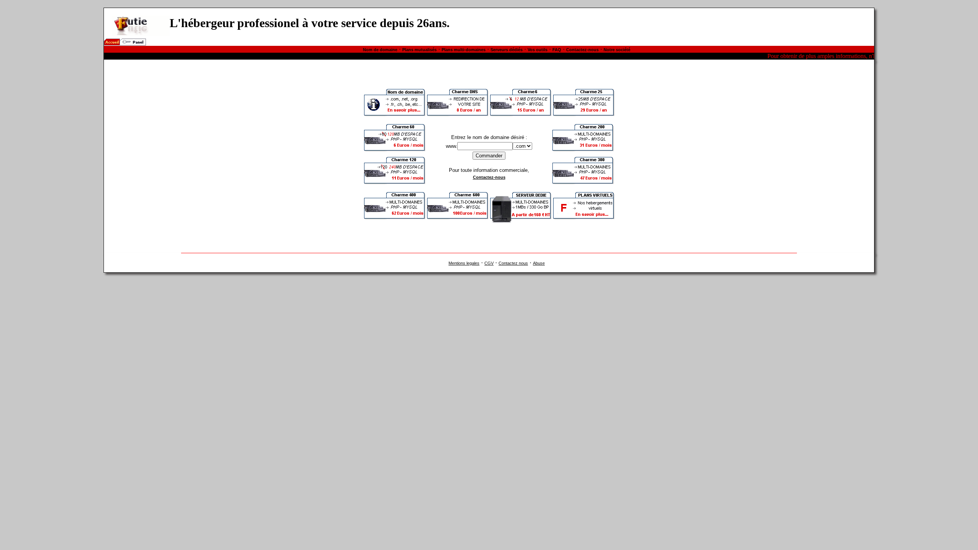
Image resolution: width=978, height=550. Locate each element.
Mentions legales (464, 263)
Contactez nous (513, 263)
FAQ (556, 49)
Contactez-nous (582, 49)
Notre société (617, 49)
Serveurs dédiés (507, 49)
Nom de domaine (380, 49)
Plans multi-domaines (464, 49)
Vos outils (537, 49)
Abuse (539, 263)
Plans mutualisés (419, 49)
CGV (489, 263)
